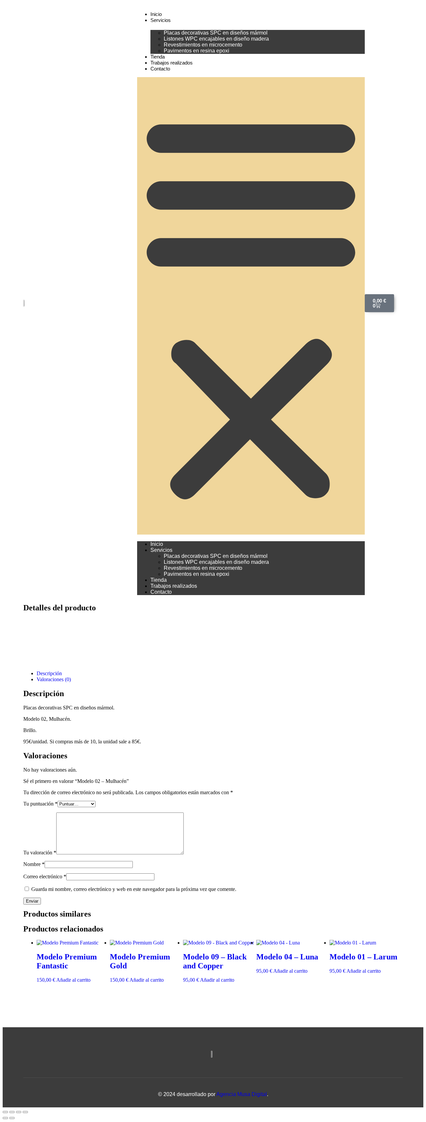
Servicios (160, 20)
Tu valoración (39, 852)
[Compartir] (18, 1112)
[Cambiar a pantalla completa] (12, 1112)
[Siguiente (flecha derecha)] (12, 1118)
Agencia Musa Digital (241, 1094)
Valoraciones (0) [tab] (54, 679)
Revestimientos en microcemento (203, 45)
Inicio (156, 14)
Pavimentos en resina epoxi (196, 51)
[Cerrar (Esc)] (25, 1112)
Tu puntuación (40, 804)
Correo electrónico (44, 876)
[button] (251, 306)
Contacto (160, 68)
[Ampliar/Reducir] (5, 1112)
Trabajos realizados (171, 62)
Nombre (34, 864)
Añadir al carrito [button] (73, 980)
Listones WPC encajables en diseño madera (216, 39)
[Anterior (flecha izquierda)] (5, 1118)
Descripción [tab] (49, 673)
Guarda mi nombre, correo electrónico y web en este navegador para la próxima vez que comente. (133, 889)
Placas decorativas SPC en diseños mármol (216, 33)
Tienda (157, 57)
